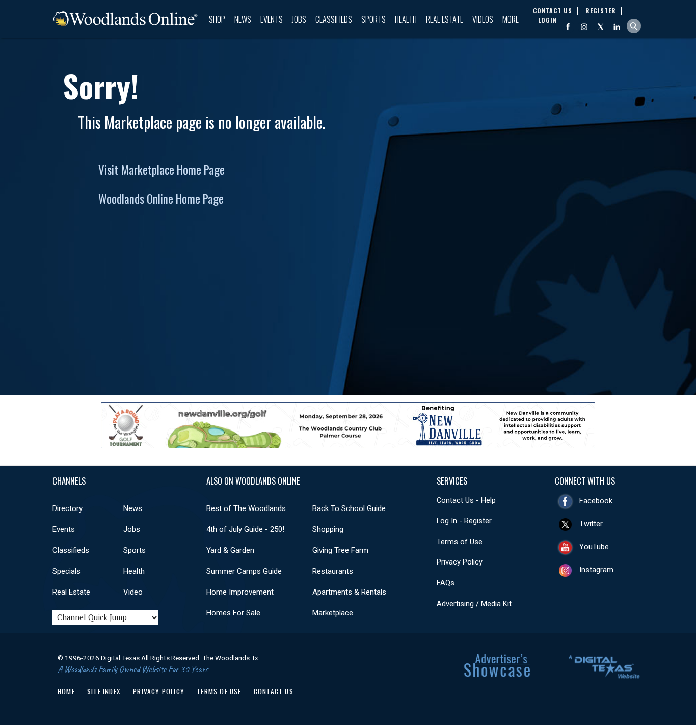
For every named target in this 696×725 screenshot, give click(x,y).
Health (406, 19)
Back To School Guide (349, 508)
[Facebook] (567, 26)
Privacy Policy (460, 562)
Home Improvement (240, 592)
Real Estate (444, 19)
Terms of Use (460, 541)
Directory (67, 508)
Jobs (299, 19)
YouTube (594, 546)
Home (66, 691)
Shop (217, 19)
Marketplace (332, 612)
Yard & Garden (230, 550)
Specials (66, 571)
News (242, 19)
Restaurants (332, 571)
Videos (482, 19)
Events (271, 19)
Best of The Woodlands (246, 508)
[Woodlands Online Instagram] (584, 26)
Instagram (596, 569)
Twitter (591, 523)
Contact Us (273, 691)
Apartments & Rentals (349, 592)
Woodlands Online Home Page (161, 198)
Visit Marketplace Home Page (161, 169)
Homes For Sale (233, 612)
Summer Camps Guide (244, 571)
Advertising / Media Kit (474, 603)
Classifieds (333, 19)
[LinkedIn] (616, 26)
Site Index (104, 691)
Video (133, 592)
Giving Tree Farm (340, 550)
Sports (373, 19)
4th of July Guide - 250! (245, 529)
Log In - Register (464, 520)
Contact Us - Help (466, 500)
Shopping (327, 529)
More (510, 19)
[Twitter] (600, 26)
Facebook (595, 500)
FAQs (445, 582)
